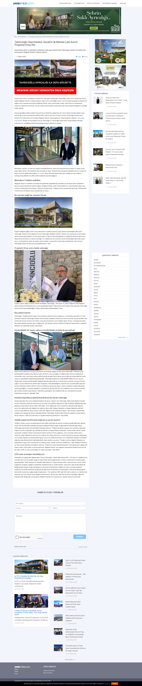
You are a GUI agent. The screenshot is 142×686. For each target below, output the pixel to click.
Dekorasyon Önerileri (49, 670)
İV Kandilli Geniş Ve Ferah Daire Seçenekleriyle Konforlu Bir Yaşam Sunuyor (75, 648)
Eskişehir (97, 334)
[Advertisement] (110, 223)
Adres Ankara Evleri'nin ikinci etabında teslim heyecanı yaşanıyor (75, 618)
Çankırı (96, 310)
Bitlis (96, 295)
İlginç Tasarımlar (47, 673)
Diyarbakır (97, 319)
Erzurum (97, 331)
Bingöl (96, 292)
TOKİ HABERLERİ (79, 3)
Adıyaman (97, 263)
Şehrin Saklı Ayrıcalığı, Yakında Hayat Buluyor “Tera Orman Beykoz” (116, 180)
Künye (16, 673)
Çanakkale (97, 307)
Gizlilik (16, 671)
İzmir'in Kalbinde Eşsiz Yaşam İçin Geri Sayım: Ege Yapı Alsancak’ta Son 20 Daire (75, 590)
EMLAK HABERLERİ (65, 3)
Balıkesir (97, 286)
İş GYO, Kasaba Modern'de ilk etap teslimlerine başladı (28, 577)
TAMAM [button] (115, 683)
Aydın (95, 284)
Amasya (96, 272)
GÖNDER (79, 537)
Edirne (96, 322)
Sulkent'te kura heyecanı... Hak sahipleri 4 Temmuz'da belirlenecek (75, 576)
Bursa (96, 304)
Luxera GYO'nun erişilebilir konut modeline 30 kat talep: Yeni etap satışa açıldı (30, 612)
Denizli (96, 316)
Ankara (96, 275)
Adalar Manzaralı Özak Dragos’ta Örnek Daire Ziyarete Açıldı (73, 604)
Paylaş (79, 56)
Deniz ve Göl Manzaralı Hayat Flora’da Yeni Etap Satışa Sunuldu (75, 562)
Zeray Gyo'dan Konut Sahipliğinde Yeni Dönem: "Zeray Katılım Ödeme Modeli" (116, 100)
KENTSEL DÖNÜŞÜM (93, 3)
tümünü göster (69, 659)
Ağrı (95, 269)
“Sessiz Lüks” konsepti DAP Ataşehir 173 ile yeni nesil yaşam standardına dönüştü (115, 151)
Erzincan (97, 328)
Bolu (95, 298)
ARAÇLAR (123, 3)
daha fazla (107, 683)
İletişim (16, 669)
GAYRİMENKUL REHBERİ (109, 3)
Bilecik (96, 289)
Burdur (96, 301)
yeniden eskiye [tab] (82, 547)
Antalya (96, 278)
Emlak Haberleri (22, 36)
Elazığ (96, 325)
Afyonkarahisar (99, 266)
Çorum (96, 313)
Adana (96, 260)
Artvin (96, 281)
